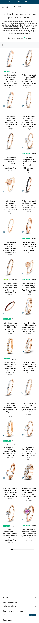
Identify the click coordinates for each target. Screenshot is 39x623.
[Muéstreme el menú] (3, 7)
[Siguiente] (32, 548)
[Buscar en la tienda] (7, 7)
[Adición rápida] (4, 65)
